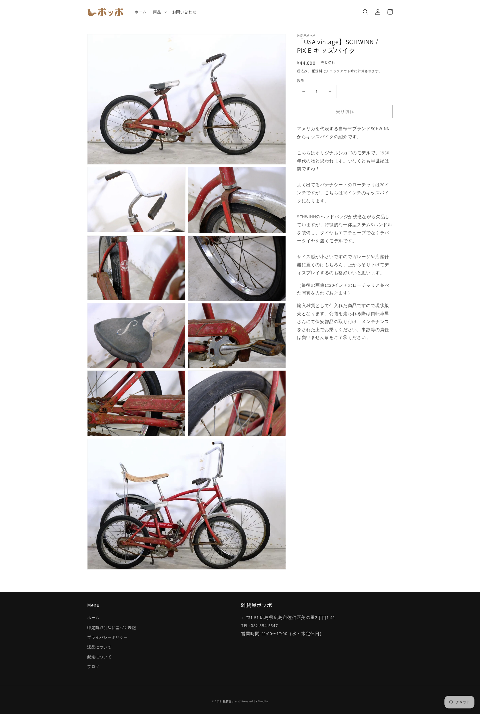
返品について (99, 647)
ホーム (93, 617)
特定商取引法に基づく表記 (111, 627)
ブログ (93, 666)
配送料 (317, 71)
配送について (99, 656)
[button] (159, 12)
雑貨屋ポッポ (232, 701)
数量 (300, 80)
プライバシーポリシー (107, 637)
